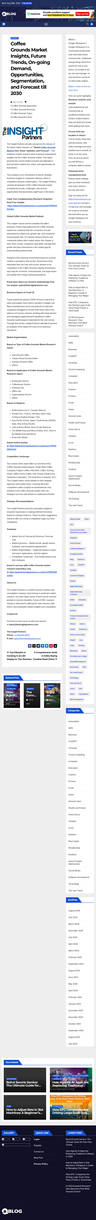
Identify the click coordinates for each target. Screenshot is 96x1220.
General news (74, 416)
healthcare (83, 629)
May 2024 (73, 984)
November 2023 (75, 1017)
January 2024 (74, 1004)
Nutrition (72, 449)
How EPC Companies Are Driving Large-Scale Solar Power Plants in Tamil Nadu (78, 1177)
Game (49, 688)
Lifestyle (72, 436)
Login (37, 1139)
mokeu (84, 651)
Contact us (39, 1152)
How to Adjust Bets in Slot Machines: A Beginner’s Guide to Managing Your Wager (80, 1165)
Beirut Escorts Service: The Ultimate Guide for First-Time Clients (78, 266)
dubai (72, 600)
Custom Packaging (77, 576)
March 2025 (73, 951)
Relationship (74, 463)
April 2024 (73, 991)
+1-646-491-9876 (22, 635)
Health (72, 629)
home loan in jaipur (77, 635)
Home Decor (74, 429)
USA (80, 689)
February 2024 (75, 997)
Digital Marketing (76, 586)
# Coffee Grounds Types (21, 113)
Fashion (72, 389)
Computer (73, 376)
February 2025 (75, 957)
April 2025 (73, 944)
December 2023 (75, 1010)
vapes (72, 694)
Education (73, 383)
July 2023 (72, 1044)
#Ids (71, 524)
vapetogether (83, 694)
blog (71, 559)
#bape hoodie (75, 519)
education (82, 600)
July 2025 (72, 937)
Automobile (73, 336)
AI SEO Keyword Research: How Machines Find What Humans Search (78, 1189)
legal (72, 645)
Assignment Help (76, 554)
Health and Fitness (77, 423)
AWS (70, 343)
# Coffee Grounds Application (24, 106)
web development (76, 699)
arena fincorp (75, 543)
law (81, 640)
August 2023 (74, 1037)
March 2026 (73, 924)
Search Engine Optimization (75, 477)
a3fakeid (73, 538)
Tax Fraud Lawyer (76, 672)
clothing (73, 570)
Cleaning (72, 363)
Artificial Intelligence (77, 549)
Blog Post (38, 1158)
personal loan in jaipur (78, 656)
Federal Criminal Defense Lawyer (79, 617)
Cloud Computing (76, 369)
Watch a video (74, 86)
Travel (72, 689)
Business (14, 38)
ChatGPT (72, 356)
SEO (84, 667)
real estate (74, 667)
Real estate (73, 456)
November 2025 (75, 931)
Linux (71, 443)
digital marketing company (76, 593)
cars (72, 565)
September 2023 (76, 1030)
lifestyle (81, 645)
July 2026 (72, 917)
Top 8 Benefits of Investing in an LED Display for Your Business (19, 655)
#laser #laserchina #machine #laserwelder (78, 531)
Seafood (72, 469)
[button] (87, 24)
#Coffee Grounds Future (21, 117)
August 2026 (74, 911)
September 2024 (76, 964)
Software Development (11, 685)
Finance (72, 396)
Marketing (73, 651)
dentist (72, 581)
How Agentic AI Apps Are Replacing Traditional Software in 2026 (79, 278)
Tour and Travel (75, 505)
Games (82, 624)
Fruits (71, 403)
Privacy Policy (41, 1164)
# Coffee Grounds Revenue (23, 110)
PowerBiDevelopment (78, 662)
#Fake (86, 519)
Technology (11, 688)
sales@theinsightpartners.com (27, 638)
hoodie (72, 640)
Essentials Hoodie (76, 605)
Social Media (74, 485)
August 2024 (74, 971)
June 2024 (73, 977)
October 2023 (74, 1024)
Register (38, 1145)
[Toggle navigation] (46, 24)
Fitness (72, 624)
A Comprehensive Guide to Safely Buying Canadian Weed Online (45, 655)
